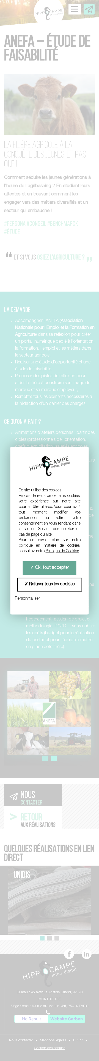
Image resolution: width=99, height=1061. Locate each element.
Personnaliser (27, 599)
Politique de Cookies (62, 551)
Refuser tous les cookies (51, 584)
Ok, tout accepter (51, 568)
